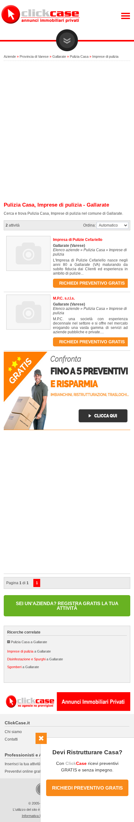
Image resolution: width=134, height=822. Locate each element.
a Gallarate (29, 651)
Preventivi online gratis (24, 771)
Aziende (10, 56)
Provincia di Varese (34, 56)
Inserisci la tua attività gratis (28, 764)
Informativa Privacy (36, 816)
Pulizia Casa (79, 56)
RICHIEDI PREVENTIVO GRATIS (87, 787)
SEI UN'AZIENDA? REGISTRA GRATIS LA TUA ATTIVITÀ (67, 606)
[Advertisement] (67, 132)
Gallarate (59, 56)
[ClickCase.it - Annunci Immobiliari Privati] (40, 28)
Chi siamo (13, 732)
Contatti (11, 739)
